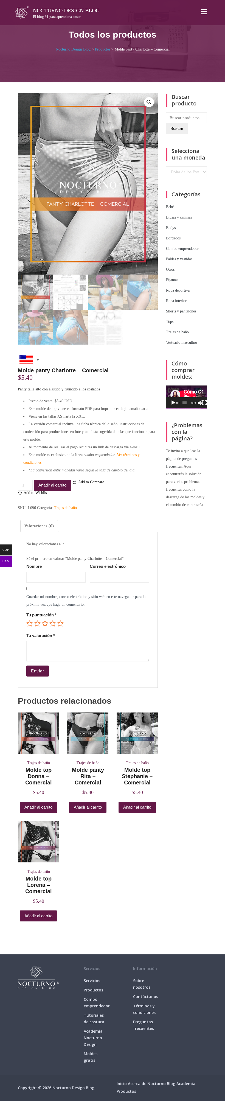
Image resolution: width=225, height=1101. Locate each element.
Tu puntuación (41, 615)
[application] (186, 397)
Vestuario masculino (181, 342)
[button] (149, 102)
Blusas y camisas (179, 217)
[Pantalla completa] (204, 403)
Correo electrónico (108, 566)
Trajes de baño (65, 508)
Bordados (173, 238)
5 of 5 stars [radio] (60, 623)
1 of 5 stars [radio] (29, 623)
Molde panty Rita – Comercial (88, 776)
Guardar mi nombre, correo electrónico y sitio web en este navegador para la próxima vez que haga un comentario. (85, 601)
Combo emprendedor (182, 249)
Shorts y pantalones (181, 311)
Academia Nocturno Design (93, 1038)
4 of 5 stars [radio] (52, 623)
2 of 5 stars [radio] (37, 623)
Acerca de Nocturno (147, 1083)
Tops (169, 322)
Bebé (170, 207)
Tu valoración (40, 635)
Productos (93, 990)
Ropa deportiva (178, 290)
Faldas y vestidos (179, 259)
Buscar (176, 128)
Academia (185, 1083)
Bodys (171, 228)
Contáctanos (145, 996)
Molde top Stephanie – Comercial (137, 776)
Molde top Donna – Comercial (38, 776)
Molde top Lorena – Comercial (38, 885)
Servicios (92, 980)
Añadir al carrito (52, 485)
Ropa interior (176, 301)
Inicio (122, 1083)
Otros (170, 269)
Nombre (34, 566)
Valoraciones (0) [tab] (39, 526)
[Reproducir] (173, 403)
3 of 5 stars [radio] (45, 623)
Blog (171, 1083)
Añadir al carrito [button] (38, 807)
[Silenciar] (200, 403)
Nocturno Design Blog (66, 10)
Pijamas (172, 280)
